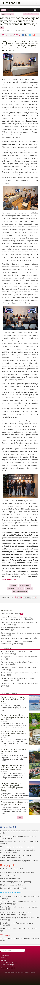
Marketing (5, 960)
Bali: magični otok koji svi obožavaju (13, 888)
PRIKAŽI (19, 597)
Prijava (3, 10)
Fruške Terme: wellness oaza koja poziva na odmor (19, 861)
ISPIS (35, 597)
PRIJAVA (26, 597)
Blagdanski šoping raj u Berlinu (11, 885)
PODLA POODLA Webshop (31, 14)
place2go (13, 585)
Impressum (5, 955)
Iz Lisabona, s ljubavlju (8, 875)
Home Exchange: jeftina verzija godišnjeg (15, 882)
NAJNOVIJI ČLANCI (7, 14)
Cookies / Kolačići (8, 968)
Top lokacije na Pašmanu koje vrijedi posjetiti (17, 638)
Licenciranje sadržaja (9, 962)
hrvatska (29, 588)
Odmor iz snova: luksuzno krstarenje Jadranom (17, 872)
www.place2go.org (9, 579)
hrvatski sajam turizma (15, 588)
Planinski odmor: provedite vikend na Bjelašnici (17, 847)
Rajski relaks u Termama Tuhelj (11, 869)
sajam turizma (25, 585)
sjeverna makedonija (20, 591)
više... (20, 817)
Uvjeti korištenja (7, 965)
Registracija (10, 10)
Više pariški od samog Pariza (10, 878)
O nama (4, 957)
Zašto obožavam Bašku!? (10, 614)
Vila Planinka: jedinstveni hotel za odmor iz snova (18, 928)
